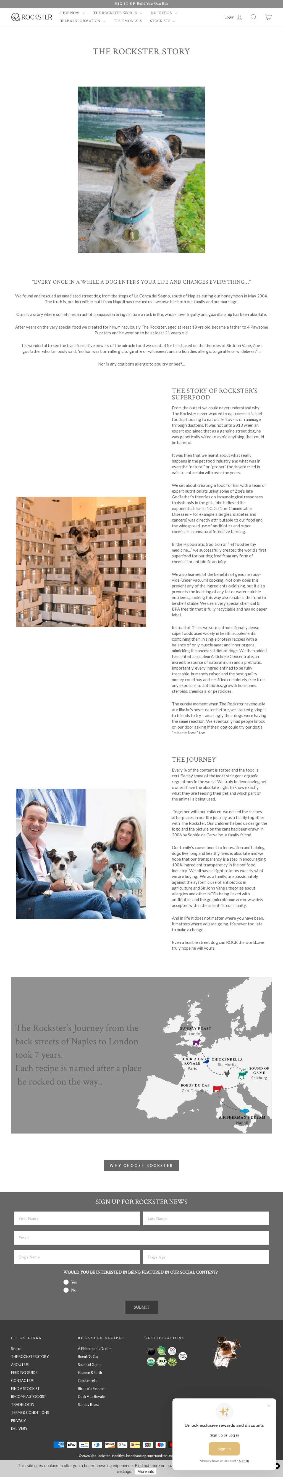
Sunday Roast (88, 1404)
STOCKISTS (160, 20)
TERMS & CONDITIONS (30, 1412)
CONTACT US (22, 1380)
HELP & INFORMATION (80, 20)
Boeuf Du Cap (88, 1356)
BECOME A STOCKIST (28, 1396)
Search (16, 1348)
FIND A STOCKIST (25, 1388)
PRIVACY (18, 1420)
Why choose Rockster (141, 1165)
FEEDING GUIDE (24, 1372)
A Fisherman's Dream (95, 1348)
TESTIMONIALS (128, 20)
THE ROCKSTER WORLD (115, 12)
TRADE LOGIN (22, 1404)
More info (145, 1471)
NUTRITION (162, 12)
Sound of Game (89, 1364)
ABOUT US (19, 1364)
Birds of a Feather (91, 1388)
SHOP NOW (70, 12)
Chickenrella (88, 1380)
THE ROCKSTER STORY (30, 1356)
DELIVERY (19, 1428)
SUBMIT (142, 1307)
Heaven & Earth (90, 1372)
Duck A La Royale (91, 1396)
